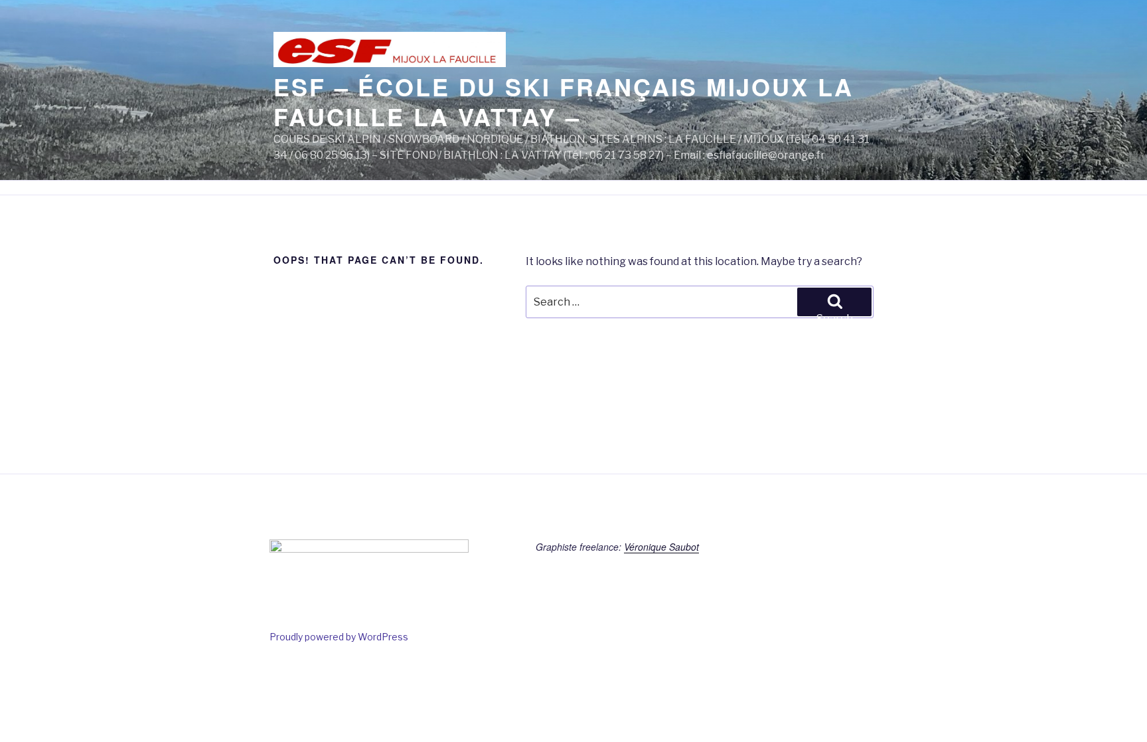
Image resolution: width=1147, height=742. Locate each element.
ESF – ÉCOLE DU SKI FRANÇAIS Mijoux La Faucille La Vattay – (563, 101)
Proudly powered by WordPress (338, 636)
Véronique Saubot (661, 546)
